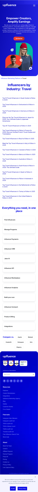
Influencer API (9, 268)
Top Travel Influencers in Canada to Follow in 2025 (19, 150)
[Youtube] (11, 380)
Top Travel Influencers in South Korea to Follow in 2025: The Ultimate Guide (18, 166)
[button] (35, 477)
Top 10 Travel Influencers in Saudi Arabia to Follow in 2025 (18, 99)
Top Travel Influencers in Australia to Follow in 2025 (17, 160)
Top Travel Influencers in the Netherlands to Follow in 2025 (19, 186)
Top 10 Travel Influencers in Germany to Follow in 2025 (18, 112)
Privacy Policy (22, 488)
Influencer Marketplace (12, 278)
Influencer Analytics (11, 288)
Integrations (8, 326)
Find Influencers (9, 220)
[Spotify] (21, 380)
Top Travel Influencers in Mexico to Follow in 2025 (18, 154)
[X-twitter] (7, 380)
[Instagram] (14, 380)
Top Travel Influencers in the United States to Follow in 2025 (17, 197)
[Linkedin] (4, 380)
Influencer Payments (11, 239)
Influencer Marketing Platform (11, 78)
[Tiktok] (17, 380)
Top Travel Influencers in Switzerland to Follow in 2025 (18, 105)
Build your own (9, 297)
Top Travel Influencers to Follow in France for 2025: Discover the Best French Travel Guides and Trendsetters (18, 132)
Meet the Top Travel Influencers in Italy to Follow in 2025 (18, 144)
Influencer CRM (9, 249)
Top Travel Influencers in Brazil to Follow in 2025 (18, 139)
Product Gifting (9, 317)
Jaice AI (7, 258)
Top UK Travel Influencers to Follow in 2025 (16, 126)
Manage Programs (10, 229)
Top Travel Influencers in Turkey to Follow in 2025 (18, 191)
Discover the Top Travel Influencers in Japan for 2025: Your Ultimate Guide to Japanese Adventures (18, 119)
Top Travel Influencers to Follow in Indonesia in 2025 (17, 179)
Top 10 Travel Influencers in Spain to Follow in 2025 (17, 173)
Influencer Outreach (11, 307)
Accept (13, 488)
